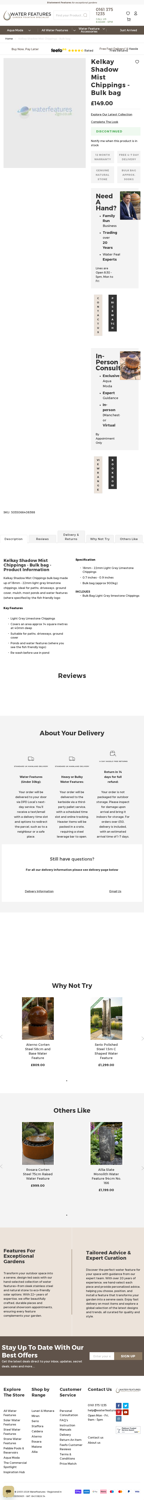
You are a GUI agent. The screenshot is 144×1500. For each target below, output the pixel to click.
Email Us (115, 891)
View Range (98, 474)
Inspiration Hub (14, 1472)
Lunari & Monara (43, 1410)
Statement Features (59, 2)
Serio (35, 1421)
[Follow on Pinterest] (119, 1412)
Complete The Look (104, 121)
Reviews (42, 539)
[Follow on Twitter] (126, 1406)
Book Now (112, 472)
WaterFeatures (38, 1491)
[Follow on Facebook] (119, 1406)
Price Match (112, 313)
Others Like (129, 539)
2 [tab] (72, 1081)
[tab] (72, 570)
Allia (35, 1451)
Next (142, 1038)
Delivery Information (39, 891)
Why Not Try (100, 539)
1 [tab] (66, 1081)
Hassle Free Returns (124, 49)
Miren (36, 1416)
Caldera (37, 1431)
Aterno (37, 1436)
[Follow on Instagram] (119, 1419)
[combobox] (72, 15)
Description (14, 539)
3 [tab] (77, 1081)
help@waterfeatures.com (106, 1410)
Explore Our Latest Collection (111, 114)
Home (9, 38)
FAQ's (64, 1420)
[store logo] (27, 15)
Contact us (98, 315)
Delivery (65, 1434)
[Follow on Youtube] (126, 1412)
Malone (37, 1446)
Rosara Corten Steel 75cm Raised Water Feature (38, 1174)
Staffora (37, 1426)
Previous (1, 1037)
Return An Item (70, 1439)
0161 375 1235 (97, 1405)
